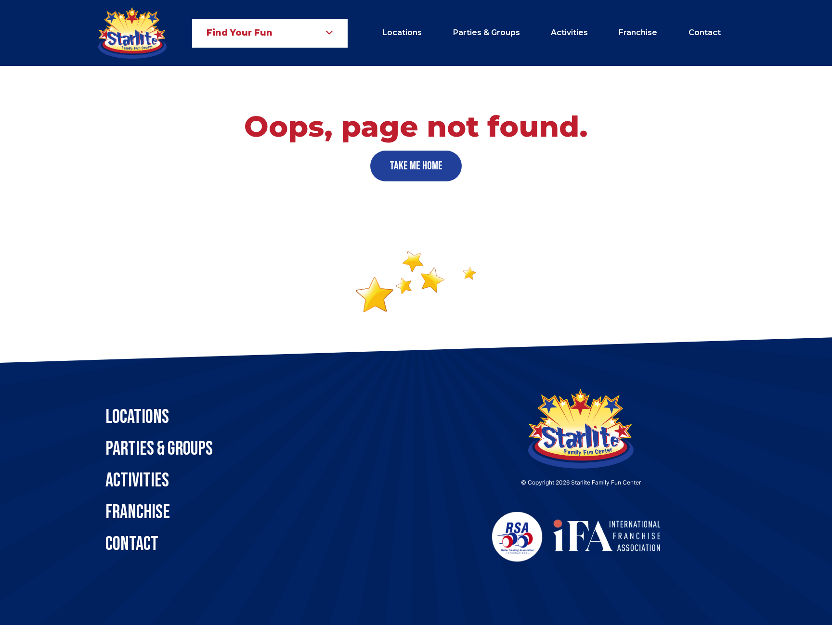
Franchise (638, 32)
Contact (705, 32)
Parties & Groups (486, 32)
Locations (402, 32)
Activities (569, 32)
